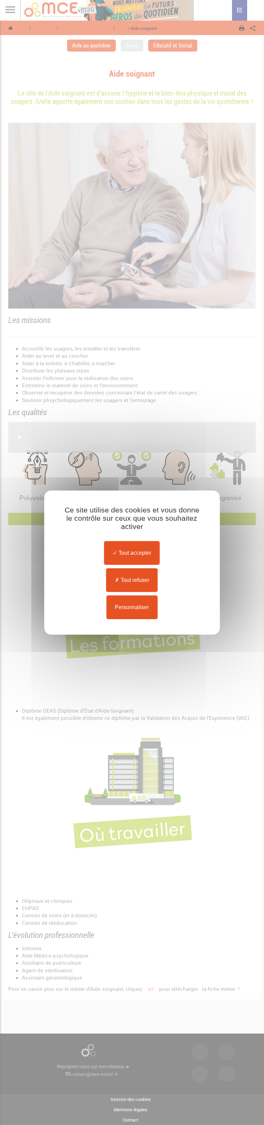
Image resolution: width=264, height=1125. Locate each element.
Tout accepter (134, 553)
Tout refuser (134, 580)
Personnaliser (132, 607)
